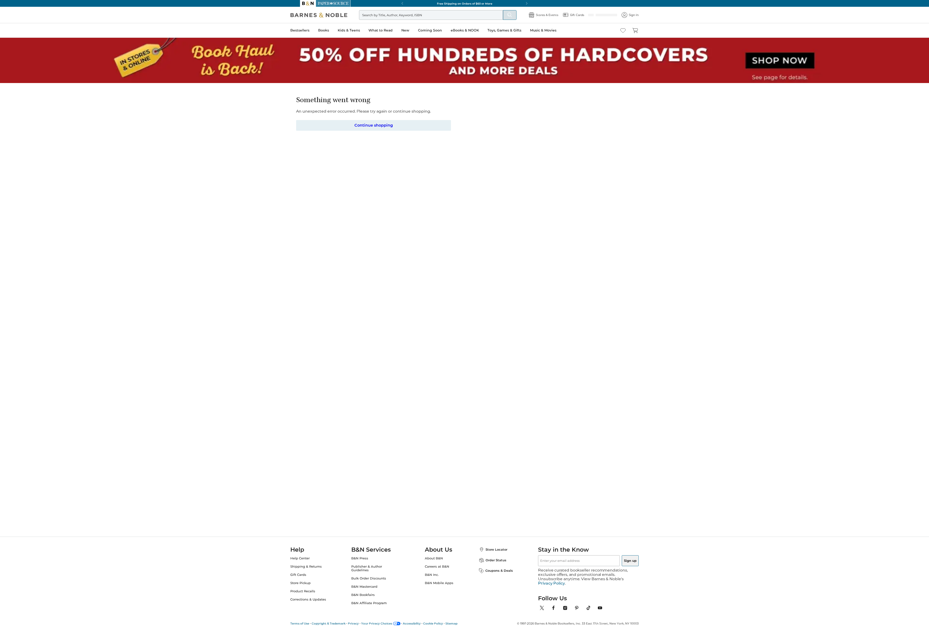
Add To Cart (546, 189)
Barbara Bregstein (402, 410)
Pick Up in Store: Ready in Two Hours (464, 3)
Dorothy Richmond (522, 410)
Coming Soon (440, 30)
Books (333, 30)
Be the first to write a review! (464, 548)
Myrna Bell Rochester (564, 410)
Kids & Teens (358, 30)
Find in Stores (546, 215)
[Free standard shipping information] (438, 197)
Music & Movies (553, 30)
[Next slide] (581, 364)
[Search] (517, 15)
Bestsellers (309, 30)
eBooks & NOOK (474, 30)
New (415, 30)
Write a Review (433, 123)
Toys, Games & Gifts (514, 30)
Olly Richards (437, 410)
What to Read (390, 30)
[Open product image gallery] (358, 148)
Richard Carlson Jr (443, 117)
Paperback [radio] (436, 159)
